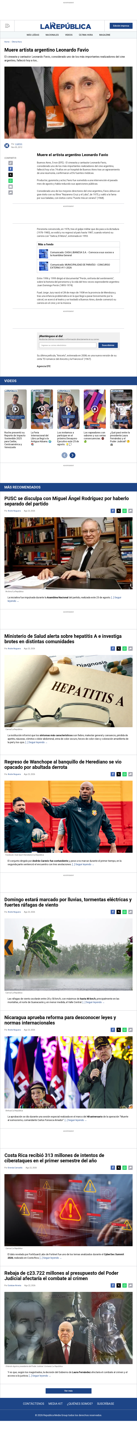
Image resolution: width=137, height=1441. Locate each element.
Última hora (17, 42)
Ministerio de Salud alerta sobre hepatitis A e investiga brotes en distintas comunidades (63, 639)
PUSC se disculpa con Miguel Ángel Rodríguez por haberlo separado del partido (66, 501)
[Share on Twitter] (10, 175)
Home (6, 42)
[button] (121, 26)
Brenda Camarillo (15, 1168)
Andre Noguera (14, 511)
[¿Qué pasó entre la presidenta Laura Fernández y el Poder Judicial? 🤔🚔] (121, 409)
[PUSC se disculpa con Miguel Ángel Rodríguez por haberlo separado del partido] (68, 553)
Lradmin (18, 144)
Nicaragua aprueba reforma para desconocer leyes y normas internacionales (60, 1020)
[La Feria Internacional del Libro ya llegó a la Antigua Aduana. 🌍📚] (42, 409)
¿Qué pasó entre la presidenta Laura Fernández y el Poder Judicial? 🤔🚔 (120, 438)
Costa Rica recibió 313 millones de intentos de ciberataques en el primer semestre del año (54, 1158)
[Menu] (8, 25)
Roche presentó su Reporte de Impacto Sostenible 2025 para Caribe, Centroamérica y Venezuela (14, 440)
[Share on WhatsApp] (10, 181)
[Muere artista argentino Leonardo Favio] (68, 103)
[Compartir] (10, 192)
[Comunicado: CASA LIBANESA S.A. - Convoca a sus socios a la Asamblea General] (43, 253)
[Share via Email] (10, 186)
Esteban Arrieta (14, 1285)
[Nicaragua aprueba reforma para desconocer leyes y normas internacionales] (68, 1072)
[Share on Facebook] (10, 169)
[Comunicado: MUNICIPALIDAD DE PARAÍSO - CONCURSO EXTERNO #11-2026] (43, 266)
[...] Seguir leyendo (35, 742)
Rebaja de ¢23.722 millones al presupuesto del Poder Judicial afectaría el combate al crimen (61, 1275)
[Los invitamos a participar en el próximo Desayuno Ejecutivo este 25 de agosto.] (68, 409)
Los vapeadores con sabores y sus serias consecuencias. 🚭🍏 (95, 437)
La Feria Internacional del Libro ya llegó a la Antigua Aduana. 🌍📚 (41, 438)
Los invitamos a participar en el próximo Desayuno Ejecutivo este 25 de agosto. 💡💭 (68, 438)
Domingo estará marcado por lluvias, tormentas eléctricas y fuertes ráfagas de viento (68, 902)
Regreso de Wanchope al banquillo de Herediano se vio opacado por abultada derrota (62, 764)
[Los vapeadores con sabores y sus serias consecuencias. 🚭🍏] (95, 409)
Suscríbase (105, 1403)
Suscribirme (108, 345)
